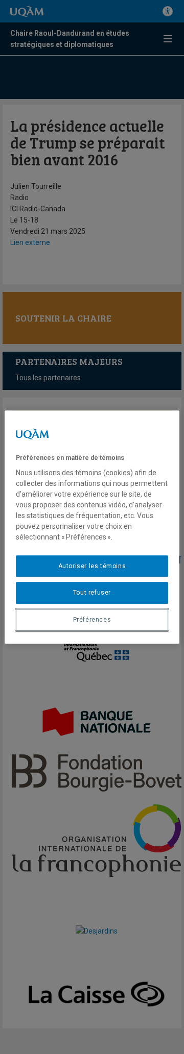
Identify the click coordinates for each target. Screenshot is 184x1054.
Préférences (92, 619)
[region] (92, 527)
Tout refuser (92, 593)
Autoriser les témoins (92, 566)
